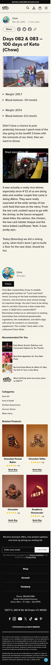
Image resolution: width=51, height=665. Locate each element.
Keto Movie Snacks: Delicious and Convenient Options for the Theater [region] (28, 347)
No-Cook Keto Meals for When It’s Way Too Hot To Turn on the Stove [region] (28, 369)
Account (24, 575)
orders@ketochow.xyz (27, 596)
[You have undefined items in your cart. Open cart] (38, 8)
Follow (8, 281)
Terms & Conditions (35, 552)
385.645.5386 (28, 593)
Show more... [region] (7, 414)
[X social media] (24, 616)
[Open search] (27, 8)
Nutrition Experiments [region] (11, 405)
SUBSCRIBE (40, 547)
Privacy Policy (30, 554)
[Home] (5, 8)
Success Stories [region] (9, 409)
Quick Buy (12, 468)
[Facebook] (8, 616)
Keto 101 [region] (5, 397)
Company (24, 583)
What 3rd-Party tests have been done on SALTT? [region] (29, 380)
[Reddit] (35, 616)
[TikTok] (29, 616)
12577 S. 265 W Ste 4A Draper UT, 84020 (24, 607)
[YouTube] (19, 616)
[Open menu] (44, 8)
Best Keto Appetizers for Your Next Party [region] (28, 358)
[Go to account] (34, 8)
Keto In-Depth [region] (8, 401)
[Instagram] (13, 616)
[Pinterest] (40, 616)
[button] (44, 660)
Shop (24, 566)
